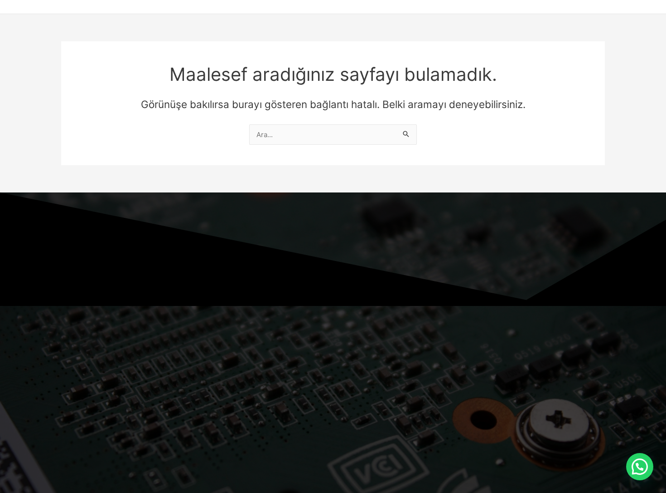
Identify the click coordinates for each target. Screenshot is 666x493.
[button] (639, 466)
